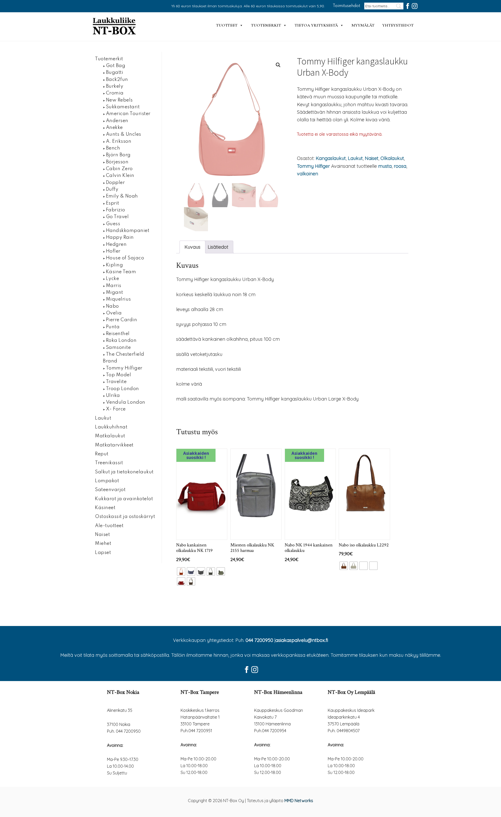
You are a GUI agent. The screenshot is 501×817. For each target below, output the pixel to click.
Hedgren (116, 244)
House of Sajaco (125, 258)
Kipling (114, 265)
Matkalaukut (110, 436)
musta (385, 166)
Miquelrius (118, 299)
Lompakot (107, 481)
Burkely (114, 86)
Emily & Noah (122, 196)
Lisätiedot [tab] (218, 247)
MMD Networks (298, 800)
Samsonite (118, 347)
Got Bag (116, 65)
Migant (114, 292)
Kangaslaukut (331, 158)
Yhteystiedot (398, 25)
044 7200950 (259, 640)
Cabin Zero (119, 168)
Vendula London (125, 402)
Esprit (112, 203)
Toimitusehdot (346, 6)
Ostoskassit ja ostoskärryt (125, 516)
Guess (113, 224)
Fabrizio (115, 210)
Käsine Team (121, 272)
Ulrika (113, 395)
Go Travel (117, 216)
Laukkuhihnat (111, 427)
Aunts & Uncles (123, 134)
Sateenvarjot (110, 489)
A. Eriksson (119, 141)
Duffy (112, 189)
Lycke (112, 278)
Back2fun (117, 79)
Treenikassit (109, 463)
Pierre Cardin (121, 320)
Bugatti (114, 72)
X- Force (116, 409)
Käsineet (105, 507)
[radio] (181, 571)
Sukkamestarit (123, 107)
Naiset (371, 158)
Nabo (112, 306)
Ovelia (114, 313)
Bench (113, 148)
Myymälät (362, 25)
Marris (113, 285)
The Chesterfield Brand (123, 357)
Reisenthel (118, 333)
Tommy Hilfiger (313, 166)
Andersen (117, 120)
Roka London (121, 340)
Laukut (355, 158)
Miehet (103, 543)
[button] (278, 65)
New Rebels (119, 100)
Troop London (122, 388)
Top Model (118, 375)
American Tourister (128, 113)
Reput (102, 454)
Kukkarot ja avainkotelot (124, 499)
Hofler (113, 251)
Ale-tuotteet (109, 525)
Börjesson (117, 162)
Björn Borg (118, 155)
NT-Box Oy (115, 26)
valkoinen (307, 174)
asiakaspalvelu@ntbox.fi (301, 640)
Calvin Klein (120, 175)
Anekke (114, 127)
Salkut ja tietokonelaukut (124, 472)
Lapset (103, 552)
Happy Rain (120, 237)
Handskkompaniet (128, 230)
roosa (400, 166)
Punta (113, 327)
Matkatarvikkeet (114, 445)
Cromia (115, 93)
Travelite (116, 381)
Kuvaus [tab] (192, 247)
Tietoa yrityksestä (316, 25)
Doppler (115, 182)
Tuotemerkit (266, 25)
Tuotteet (226, 25)
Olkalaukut (392, 158)
